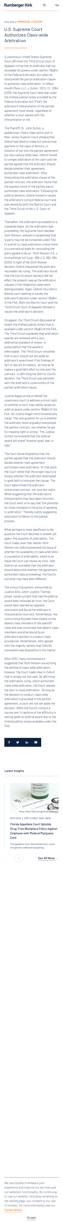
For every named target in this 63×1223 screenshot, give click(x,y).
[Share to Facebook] (8, 742)
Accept (31, 1217)
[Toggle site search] (44, 5)
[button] (19, 858)
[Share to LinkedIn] (26, 742)
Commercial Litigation (29, 21)
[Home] (18, 5)
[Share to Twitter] (17, 742)
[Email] (36, 742)
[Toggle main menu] (54, 5)
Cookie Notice (13, 1210)
